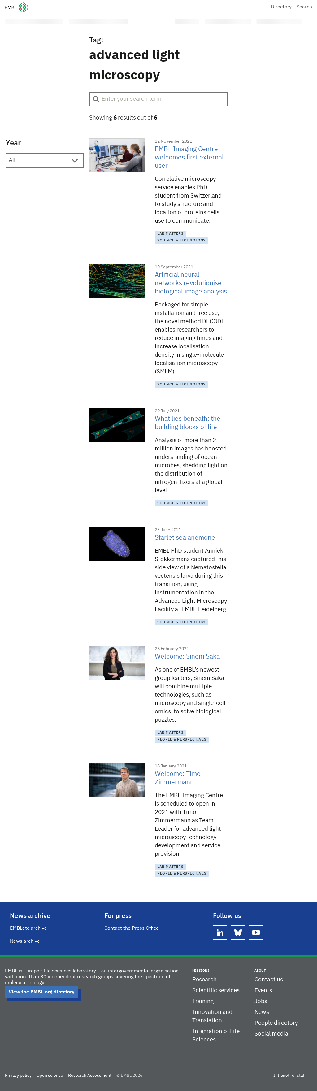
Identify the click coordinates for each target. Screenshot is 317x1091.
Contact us (268, 980)
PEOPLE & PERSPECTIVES (181, 739)
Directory (281, 7)
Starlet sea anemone (185, 538)
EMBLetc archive (28, 928)
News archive (25, 941)
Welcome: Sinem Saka (187, 657)
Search (304, 7)
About (260, 970)
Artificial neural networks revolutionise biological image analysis (191, 283)
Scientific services (216, 990)
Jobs (260, 1001)
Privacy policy (18, 1075)
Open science (50, 1075)
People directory (276, 1023)
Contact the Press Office (131, 928)
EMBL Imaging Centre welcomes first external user (189, 157)
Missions (201, 970)
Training (203, 1001)
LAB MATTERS (170, 234)
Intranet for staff (289, 1075)
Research (204, 980)
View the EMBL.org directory (42, 992)
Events (263, 990)
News (261, 1012)
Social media (271, 1034)
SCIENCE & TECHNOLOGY (181, 240)
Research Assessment (89, 1075)
